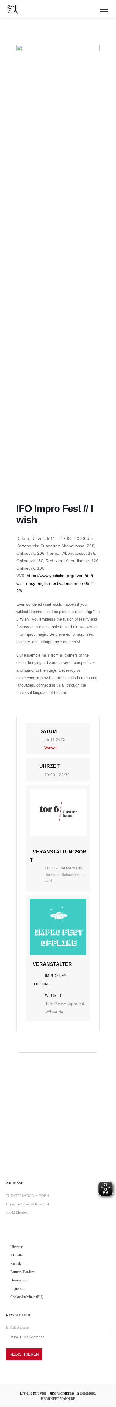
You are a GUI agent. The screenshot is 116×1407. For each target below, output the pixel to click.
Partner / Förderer (22, 1272)
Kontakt (16, 1264)
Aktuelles (17, 1255)
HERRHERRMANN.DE (58, 1398)
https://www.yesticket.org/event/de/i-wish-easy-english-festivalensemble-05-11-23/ (56, 583)
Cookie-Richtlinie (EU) (26, 1297)
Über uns (16, 1247)
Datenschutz (19, 1280)
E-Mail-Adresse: (17, 1327)
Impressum (18, 1289)
